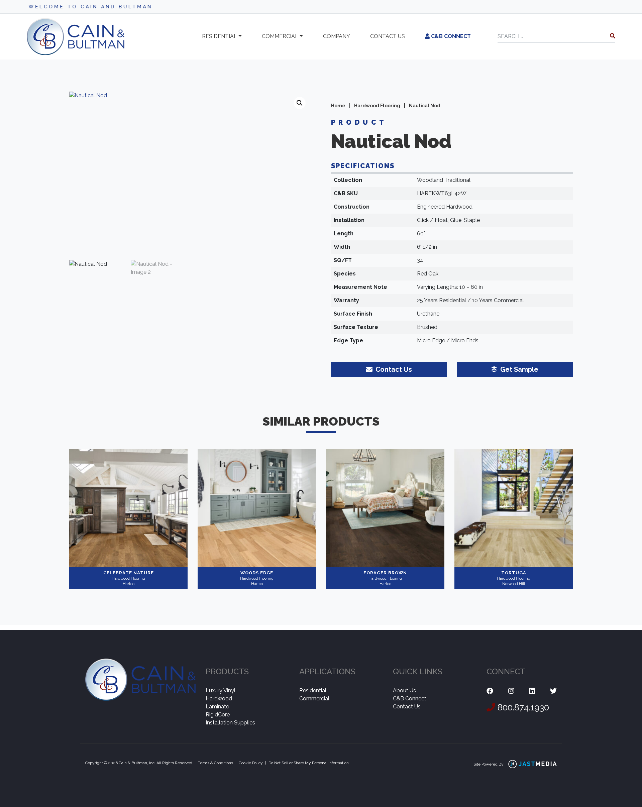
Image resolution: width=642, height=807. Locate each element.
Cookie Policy (251, 763)
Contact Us (407, 706)
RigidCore (218, 714)
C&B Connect (450, 36)
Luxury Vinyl (220, 690)
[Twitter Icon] (553, 691)
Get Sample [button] (518, 369)
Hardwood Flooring (377, 105)
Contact (387, 36)
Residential (219, 36)
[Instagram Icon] (511, 691)
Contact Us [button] (393, 369)
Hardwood (219, 698)
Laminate (217, 706)
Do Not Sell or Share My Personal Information (309, 763)
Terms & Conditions (215, 763)
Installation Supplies (230, 722)
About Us (404, 690)
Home (338, 105)
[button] (300, 103)
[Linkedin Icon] (532, 691)
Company (336, 36)
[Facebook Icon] (490, 691)
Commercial (280, 36)
